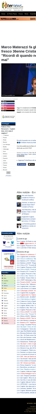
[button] (8, 172)
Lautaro (5, 156)
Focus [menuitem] (21, 14)
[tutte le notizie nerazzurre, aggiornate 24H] (12, 5)
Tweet (32, 164)
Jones (4, 160)
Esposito (5, 158)
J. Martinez (6, 135)
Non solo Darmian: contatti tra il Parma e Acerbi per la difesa (28, 198)
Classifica (5, 272)
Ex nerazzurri (25, 152)
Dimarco (5, 153)
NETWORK (30, 403)
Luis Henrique (6, 144)
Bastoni (5, 142)
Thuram (5, 165)
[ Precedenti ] (8, 247)
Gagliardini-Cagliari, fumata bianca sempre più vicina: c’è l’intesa (29, 219)
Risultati (8, 175)
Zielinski (5, 163)
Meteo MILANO (8, 250)
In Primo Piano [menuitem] (12, 14)
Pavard (5, 137)
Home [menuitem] (3, 14)
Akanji (4, 140)
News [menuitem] (26, 14)
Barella (5, 146)
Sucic (4, 151)
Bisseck (5, 170)
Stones (5, 167)
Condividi (22, 164)
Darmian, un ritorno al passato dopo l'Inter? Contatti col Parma (28, 205)
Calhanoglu (6, 149)
